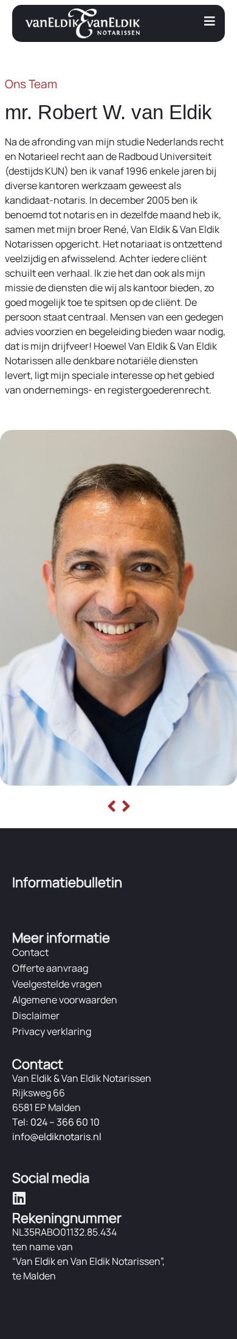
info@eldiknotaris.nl (56, 1136)
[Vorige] (112, 807)
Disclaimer (36, 1015)
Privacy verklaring (51, 1031)
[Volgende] (125, 807)
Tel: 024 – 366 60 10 (56, 1122)
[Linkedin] (19, 1198)
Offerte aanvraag (50, 968)
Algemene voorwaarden (64, 999)
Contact (30, 952)
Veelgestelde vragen (57, 984)
